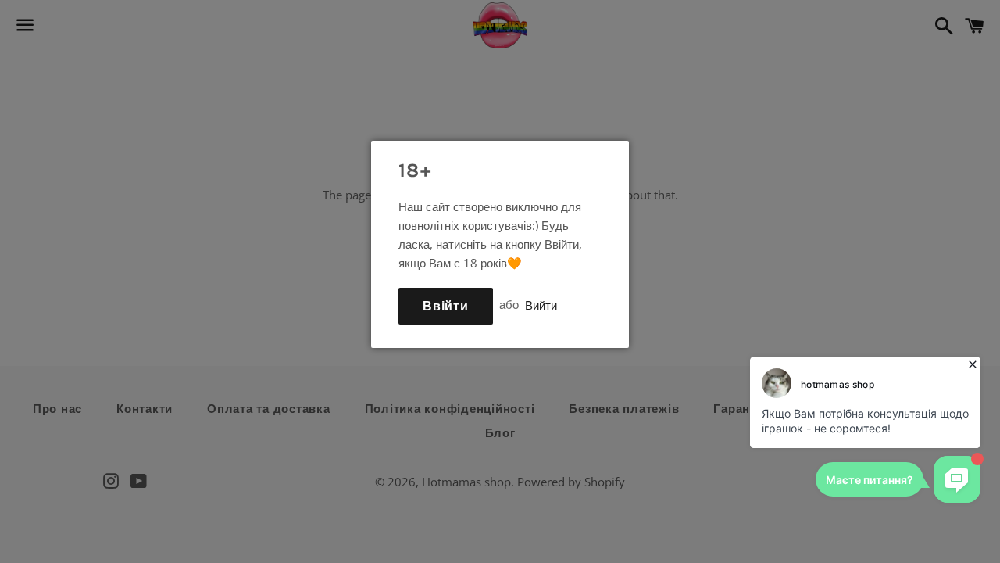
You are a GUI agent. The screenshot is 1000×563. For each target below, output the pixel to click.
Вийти (541, 304)
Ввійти (446, 306)
